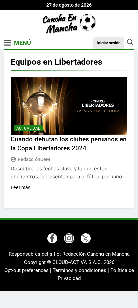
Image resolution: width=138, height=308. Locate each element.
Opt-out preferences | (28, 270)
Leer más (20, 187)
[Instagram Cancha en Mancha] (69, 238)
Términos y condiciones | (81, 270)
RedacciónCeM (34, 159)
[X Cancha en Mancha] (86, 238)
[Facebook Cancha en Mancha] (52, 238)
